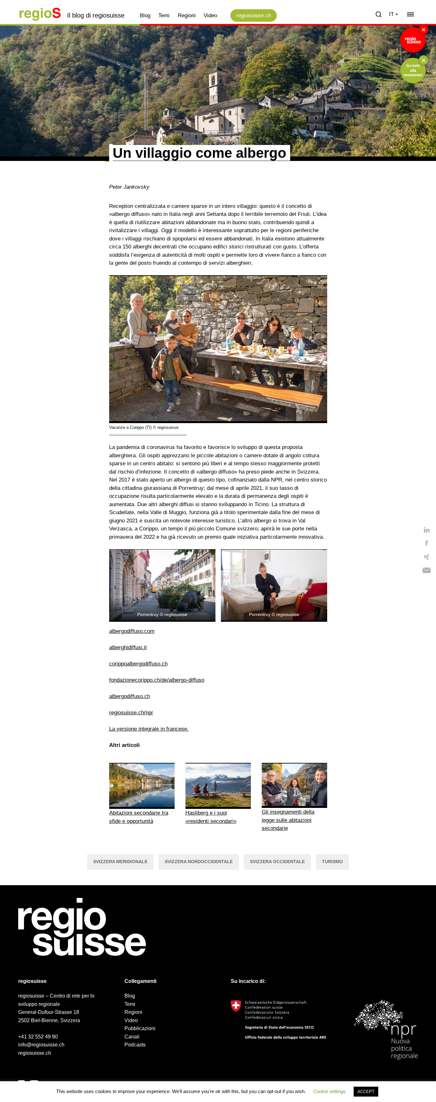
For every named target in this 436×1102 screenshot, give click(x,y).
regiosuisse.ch (253, 15)
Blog (145, 15)
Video (210, 15)
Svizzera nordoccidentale (199, 861)
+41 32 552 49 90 (38, 1036)
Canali (131, 1036)
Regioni (187, 15)
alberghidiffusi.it (128, 647)
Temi (163, 15)
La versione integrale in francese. (149, 729)
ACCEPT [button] (365, 1091)
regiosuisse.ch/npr (131, 713)
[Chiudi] (423, 29)
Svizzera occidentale (277, 861)
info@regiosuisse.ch (41, 1044)
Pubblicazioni (139, 1028)
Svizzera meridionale (120, 861)
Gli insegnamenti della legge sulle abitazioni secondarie (288, 820)
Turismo (332, 861)
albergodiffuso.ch (129, 696)
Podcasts (135, 1044)
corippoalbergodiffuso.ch (138, 664)
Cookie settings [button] (329, 1091)
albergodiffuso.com (131, 631)
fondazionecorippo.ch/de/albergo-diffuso (156, 680)
